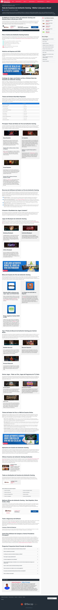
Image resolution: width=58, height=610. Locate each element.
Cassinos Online (18, 1)
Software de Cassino (10, 4)
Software (48, 1)
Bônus (25, 1)
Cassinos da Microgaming (27, 496)
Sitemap (2, 599)
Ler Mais (54, 14)
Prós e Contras (45, 41)
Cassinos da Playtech (26, 492)
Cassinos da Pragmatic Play (8, 494)
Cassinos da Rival (25, 494)
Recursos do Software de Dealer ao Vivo (48, 50)
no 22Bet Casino (9, 179)
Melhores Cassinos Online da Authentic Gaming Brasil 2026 (48, 39)
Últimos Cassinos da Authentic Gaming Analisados (48, 54)
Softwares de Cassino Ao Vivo (16, 4)
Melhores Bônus (45, 59)
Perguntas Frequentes (46, 61)
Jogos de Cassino (31, 1)
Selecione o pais (50, 598)
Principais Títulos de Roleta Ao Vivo (47, 48)
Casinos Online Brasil (4, 4)
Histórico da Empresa (46, 43)
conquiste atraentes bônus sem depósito (25, 542)
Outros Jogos (44, 52)
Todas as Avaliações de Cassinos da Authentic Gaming (48, 57)
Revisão (34, 27)
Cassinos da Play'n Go (7, 492)
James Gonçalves (16, 582)
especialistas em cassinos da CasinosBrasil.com (24, 38)
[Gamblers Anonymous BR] (22, 604)
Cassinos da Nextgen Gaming (27, 490)
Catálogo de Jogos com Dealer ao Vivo (48, 45)
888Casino (14, 321)
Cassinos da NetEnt (7, 490)
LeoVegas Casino (13, 464)
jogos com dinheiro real (12, 522)
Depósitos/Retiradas (40, 1)
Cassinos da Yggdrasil (7, 496)
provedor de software (20, 199)
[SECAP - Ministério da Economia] (28, 604)
